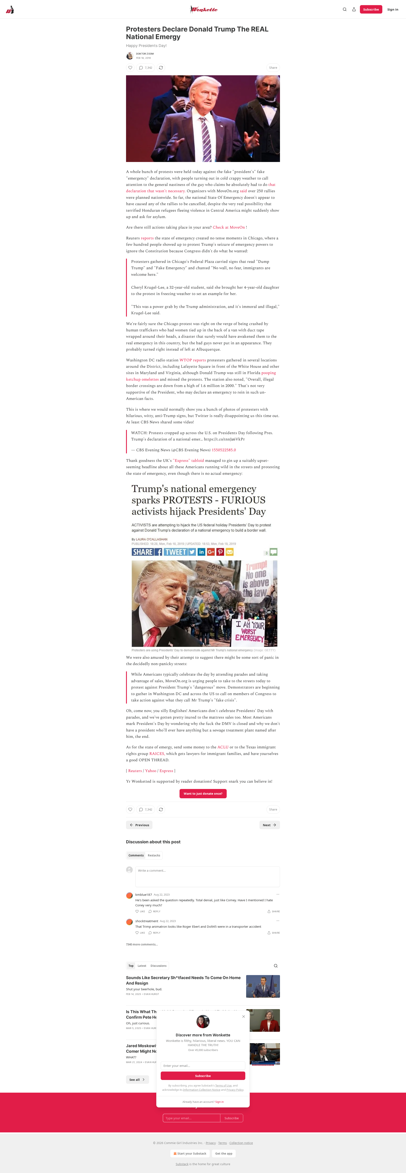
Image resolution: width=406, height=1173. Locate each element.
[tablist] (144, 855)
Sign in (392, 9)
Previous (142, 825)
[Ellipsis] (277, 894)
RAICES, (157, 754)
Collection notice (241, 1143)
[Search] (344, 9)
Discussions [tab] (158, 966)
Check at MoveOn (229, 227)
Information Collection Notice (201, 1090)
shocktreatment (146, 921)
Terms (222, 1143)
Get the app (223, 1153)
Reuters (135, 771)
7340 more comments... (142, 944)
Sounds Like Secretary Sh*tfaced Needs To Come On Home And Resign (183, 980)
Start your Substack (191, 1153)
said (243, 191)
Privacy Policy (234, 1090)
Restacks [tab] (154, 855)
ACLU (223, 747)
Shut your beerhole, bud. (144, 989)
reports (147, 238)
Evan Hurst (151, 994)
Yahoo (150, 771)
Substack (182, 1164)
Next (267, 825)
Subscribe (371, 9)
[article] (203, 988)
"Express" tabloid (188, 461)
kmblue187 (143, 894)
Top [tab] (131, 966)
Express (166, 771)
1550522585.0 (224, 450)
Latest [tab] (142, 966)
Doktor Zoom (145, 53)
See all (134, 1079)
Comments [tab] (136, 855)
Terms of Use (223, 1085)
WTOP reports (193, 360)
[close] (243, 1016)
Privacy (211, 1143)
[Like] (130, 67)
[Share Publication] (354, 9)
